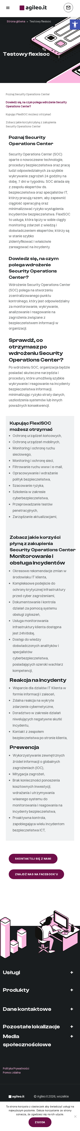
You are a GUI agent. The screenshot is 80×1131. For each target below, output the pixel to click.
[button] (75, 24)
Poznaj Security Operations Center (28, 94)
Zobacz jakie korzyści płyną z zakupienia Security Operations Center (31, 124)
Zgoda (40, 1122)
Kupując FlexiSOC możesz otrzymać (28, 114)
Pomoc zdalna (12, 1072)
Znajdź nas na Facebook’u (36, 874)
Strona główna (16, 21)
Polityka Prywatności (16, 1068)
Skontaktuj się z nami (33, 858)
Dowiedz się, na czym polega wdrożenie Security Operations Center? (36, 104)
